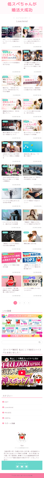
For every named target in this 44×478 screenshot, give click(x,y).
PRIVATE (8, 413)
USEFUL (8, 418)
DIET (6, 402)
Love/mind (9, 407)
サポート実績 (10, 423)
